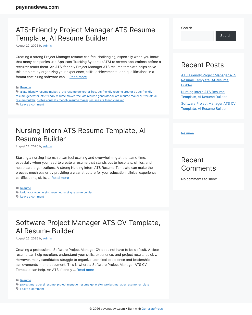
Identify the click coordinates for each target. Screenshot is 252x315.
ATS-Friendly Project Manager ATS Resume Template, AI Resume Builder (85, 34)
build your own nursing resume (40, 192)
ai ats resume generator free (77, 91)
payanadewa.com (37, 7)
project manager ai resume (38, 284)
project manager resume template (126, 284)
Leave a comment (32, 104)
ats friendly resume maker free (61, 96)
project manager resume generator (80, 284)
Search (186, 28)
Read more (78, 77)
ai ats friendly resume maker (38, 91)
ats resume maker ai (128, 96)
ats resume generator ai (98, 96)
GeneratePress (152, 308)
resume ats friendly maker (106, 100)
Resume (25, 87)
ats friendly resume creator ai (117, 91)
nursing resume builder (77, 192)
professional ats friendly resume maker (62, 100)
